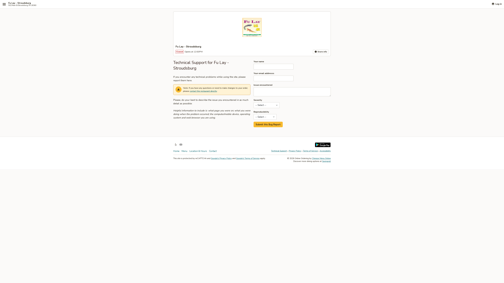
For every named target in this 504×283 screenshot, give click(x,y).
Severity (258, 100)
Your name (259, 61)
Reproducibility (261, 111)
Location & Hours (198, 151)
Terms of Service (310, 151)
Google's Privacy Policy (221, 158)
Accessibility (325, 151)
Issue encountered (263, 85)
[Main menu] (4, 4)
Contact (213, 151)
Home (176, 151)
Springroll (326, 161)
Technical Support (279, 151)
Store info (322, 51)
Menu (184, 151)
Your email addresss (264, 73)
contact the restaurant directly (203, 91)
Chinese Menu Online (321, 158)
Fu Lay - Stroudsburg (19, 3)
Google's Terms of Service (248, 158)
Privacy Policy (295, 151)
